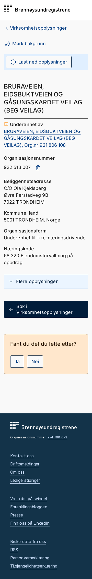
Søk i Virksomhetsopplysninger (44, 309)
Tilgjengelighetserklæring (33, 566)
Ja (17, 361)
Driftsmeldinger (24, 463)
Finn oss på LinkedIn (30, 523)
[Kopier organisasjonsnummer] (38, 168)
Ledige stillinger (25, 480)
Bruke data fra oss (28, 541)
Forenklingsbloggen (28, 506)
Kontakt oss (22, 455)
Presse (16, 515)
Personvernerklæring (29, 557)
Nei (35, 361)
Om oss (17, 472)
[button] (86, 10)
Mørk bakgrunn (29, 43)
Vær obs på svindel (28, 498)
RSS (14, 549)
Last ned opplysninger (42, 62)
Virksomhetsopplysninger (38, 28)
